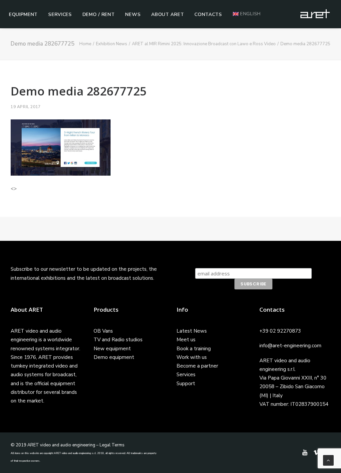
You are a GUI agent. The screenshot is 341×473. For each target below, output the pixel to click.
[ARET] (315, 14)
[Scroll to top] (328, 460)
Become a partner (197, 366)
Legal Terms (112, 445)
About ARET (167, 14)
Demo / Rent (99, 14)
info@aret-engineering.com (290, 345)
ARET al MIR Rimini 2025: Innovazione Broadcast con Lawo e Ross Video (204, 44)
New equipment (112, 348)
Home (85, 44)
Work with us (191, 357)
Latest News (191, 331)
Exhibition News (111, 44)
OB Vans (103, 331)
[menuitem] (23, 15)
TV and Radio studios (118, 339)
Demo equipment (114, 357)
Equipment (23, 14)
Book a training (193, 348)
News (133, 14)
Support (185, 383)
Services (60, 14)
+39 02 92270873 (280, 331)
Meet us (185, 339)
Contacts (208, 14)
